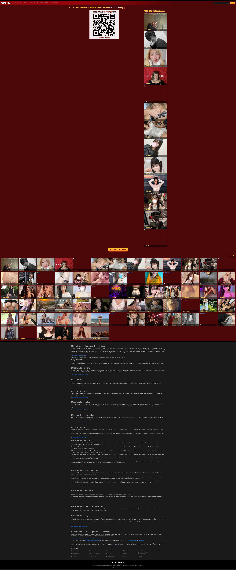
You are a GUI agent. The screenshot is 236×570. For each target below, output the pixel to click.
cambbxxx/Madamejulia (116, 546)
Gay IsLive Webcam (76, 552)
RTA (115, 564)
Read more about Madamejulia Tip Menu (79, 374)
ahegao (158, 550)
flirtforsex (109, 550)
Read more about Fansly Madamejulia (79, 526)
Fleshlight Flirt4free (92, 556)
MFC (37, 3)
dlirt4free (109, 555)
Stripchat (135, 540)
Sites (20, 3)
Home (16, 3)
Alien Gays (140, 556)
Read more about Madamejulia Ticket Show (80, 501)
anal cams (91, 552)
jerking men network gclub (143, 552)
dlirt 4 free (125, 553)
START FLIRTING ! (118, 250)
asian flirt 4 (140, 550)
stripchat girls (44, 3)
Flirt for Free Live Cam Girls (94, 553)
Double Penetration (76, 550)
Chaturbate (54, 3)
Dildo (78, 437)
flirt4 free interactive (161, 552)
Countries (32, 3)
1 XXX (124, 555)
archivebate (88, 540)
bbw (90, 550)
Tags (25, 3)
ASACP (118, 564)
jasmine (109, 553)
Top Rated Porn (75, 556)
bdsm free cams (111, 556)
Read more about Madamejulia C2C (78, 385)
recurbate (93, 540)
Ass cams (125, 552)
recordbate (97, 540)
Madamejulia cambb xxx (87, 546)
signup (232, 2)
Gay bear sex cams (141, 553)
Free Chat (79, 465)
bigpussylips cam (111, 552)
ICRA (121, 564)
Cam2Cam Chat (141, 555)
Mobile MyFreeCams (92, 555)
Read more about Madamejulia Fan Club (79, 409)
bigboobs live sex (76, 553)
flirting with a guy (126, 550)
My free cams (141, 540)
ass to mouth (125, 556)
